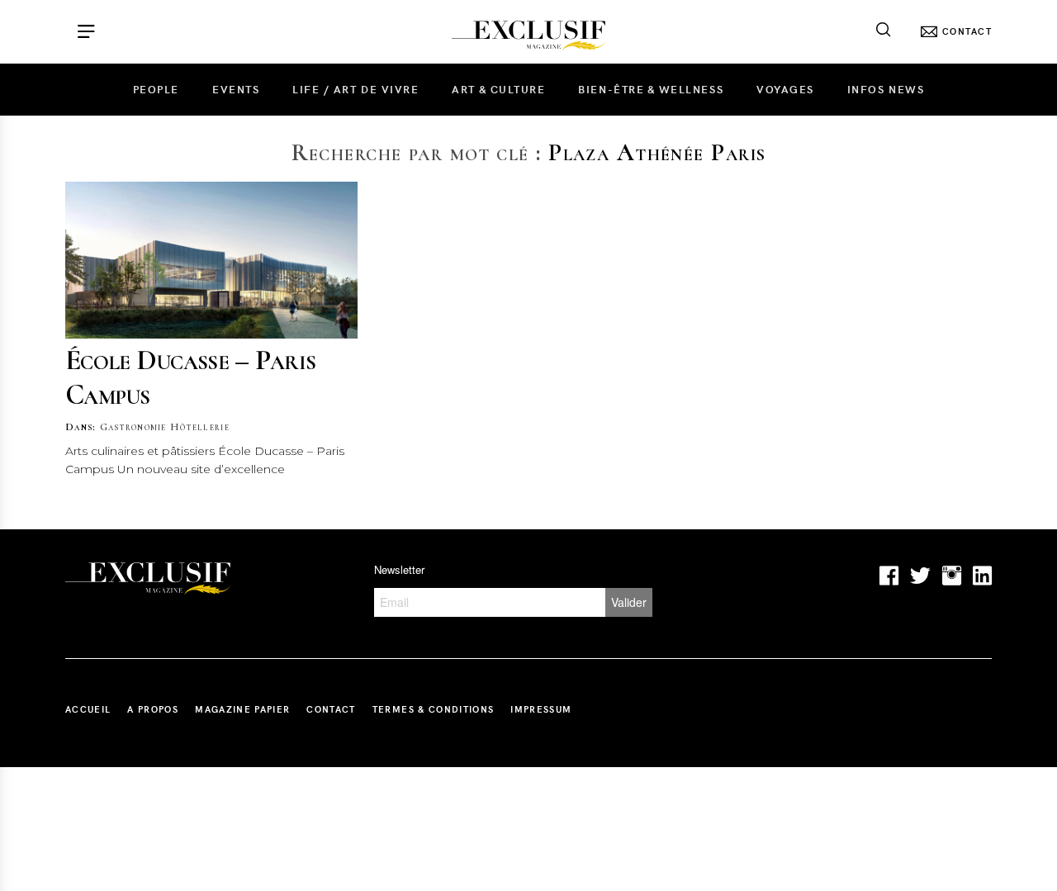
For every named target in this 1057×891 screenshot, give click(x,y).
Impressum (540, 709)
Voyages (785, 89)
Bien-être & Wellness (650, 89)
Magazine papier (242, 709)
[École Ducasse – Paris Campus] (211, 260)
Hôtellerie (200, 427)
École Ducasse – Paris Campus (190, 377)
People (156, 89)
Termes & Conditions (433, 709)
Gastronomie (133, 427)
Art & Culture (498, 89)
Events (235, 89)
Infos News (885, 89)
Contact (330, 709)
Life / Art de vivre (355, 89)
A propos (152, 709)
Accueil (88, 709)
